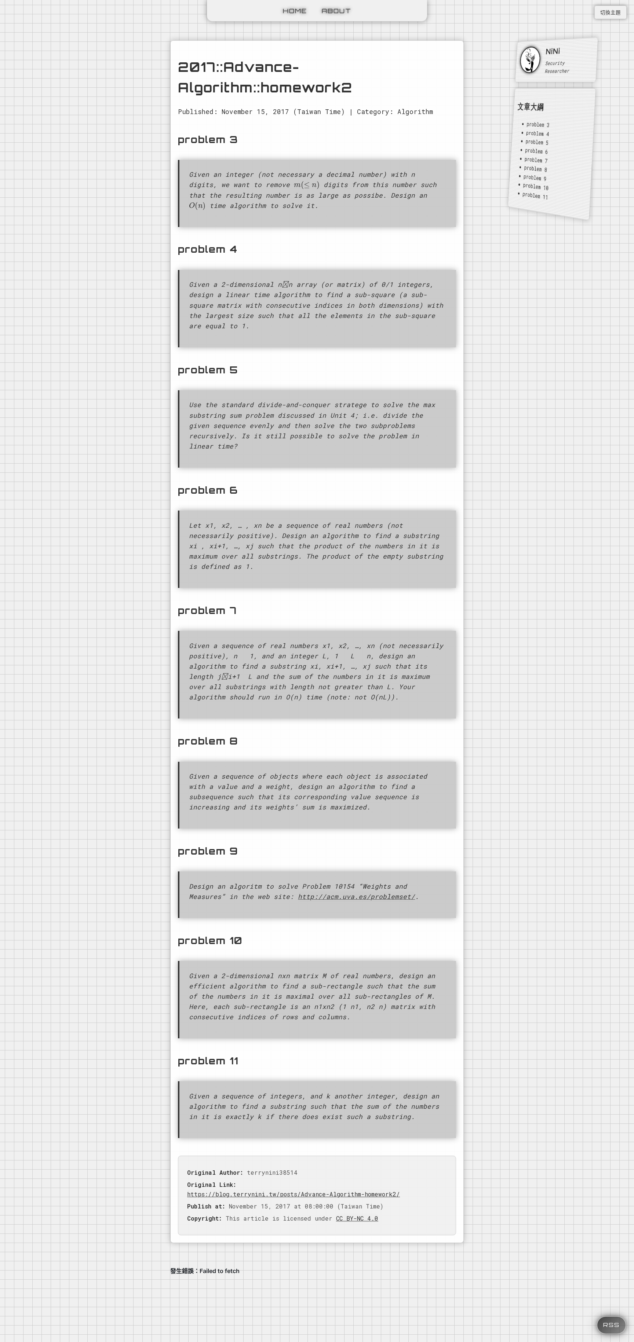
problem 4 (537, 133)
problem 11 (535, 195)
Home (295, 11)
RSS (611, 1324)
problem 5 (537, 142)
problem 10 (536, 186)
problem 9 (535, 177)
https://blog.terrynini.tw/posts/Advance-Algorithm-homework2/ (293, 1194)
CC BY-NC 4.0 (357, 1218)
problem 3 (538, 124)
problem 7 (536, 160)
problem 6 (537, 151)
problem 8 (535, 168)
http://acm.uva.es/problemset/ (356, 896)
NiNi (553, 51)
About (336, 11)
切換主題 (610, 12)
